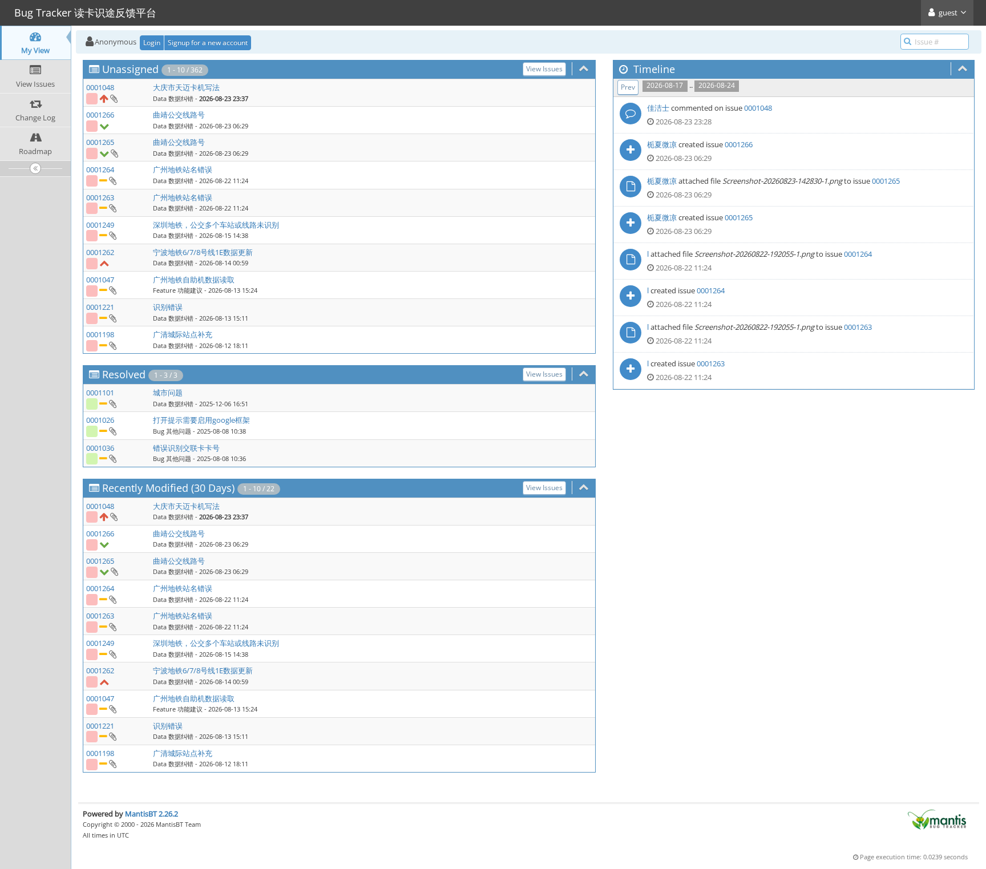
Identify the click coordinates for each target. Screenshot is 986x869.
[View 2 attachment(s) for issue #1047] (112, 290)
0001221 (100, 307)
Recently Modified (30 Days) (168, 488)
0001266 (100, 115)
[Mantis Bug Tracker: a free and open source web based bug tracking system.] (937, 819)
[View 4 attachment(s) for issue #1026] (112, 431)
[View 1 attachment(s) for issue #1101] (112, 403)
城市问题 (168, 392)
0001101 (100, 392)
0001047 (100, 279)
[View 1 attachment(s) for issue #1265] (114, 153)
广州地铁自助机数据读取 (194, 279)
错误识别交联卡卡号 (186, 448)
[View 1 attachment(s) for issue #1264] (112, 180)
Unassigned (130, 69)
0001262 (100, 252)
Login (151, 42)
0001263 (100, 197)
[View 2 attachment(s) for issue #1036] (112, 458)
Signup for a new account (208, 42)
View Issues (544, 69)
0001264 (100, 169)
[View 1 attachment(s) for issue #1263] (112, 208)
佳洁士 (658, 108)
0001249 (100, 225)
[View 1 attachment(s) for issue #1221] (112, 318)
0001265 (100, 142)
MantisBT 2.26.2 (151, 814)
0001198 (100, 334)
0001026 (100, 420)
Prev (628, 87)
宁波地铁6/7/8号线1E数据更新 (203, 252)
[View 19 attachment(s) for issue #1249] (112, 235)
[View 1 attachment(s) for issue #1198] (112, 345)
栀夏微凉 (662, 144)
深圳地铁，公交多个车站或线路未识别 (216, 225)
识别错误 (168, 307)
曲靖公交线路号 (179, 115)
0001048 (100, 87)
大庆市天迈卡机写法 (186, 87)
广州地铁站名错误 (182, 169)
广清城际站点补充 (182, 334)
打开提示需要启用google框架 (201, 420)
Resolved (124, 374)
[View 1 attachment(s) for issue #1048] (113, 98)
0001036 (100, 448)
